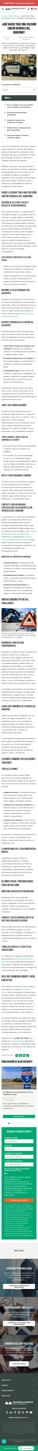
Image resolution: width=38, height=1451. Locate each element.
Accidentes (5, 1385)
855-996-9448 (28, 9)
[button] (9, 1123)
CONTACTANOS (19, 1364)
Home (4, 16)
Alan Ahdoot (10, 1100)
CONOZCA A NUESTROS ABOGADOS (19, 1286)
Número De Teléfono (14, 1153)
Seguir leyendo (19, 1116)
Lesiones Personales (7, 1390)
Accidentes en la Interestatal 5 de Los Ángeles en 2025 (18, 1093)
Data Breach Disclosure (24, 3)
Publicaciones (13, 16)
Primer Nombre (12, 1138)
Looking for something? (11, 85)
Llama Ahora (27, 1448)
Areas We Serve (6, 1396)
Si (7, 1173)
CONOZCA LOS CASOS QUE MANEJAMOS (19, 1323)
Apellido (9, 1145)
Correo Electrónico (14, 1161)
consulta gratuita (17, 1041)
